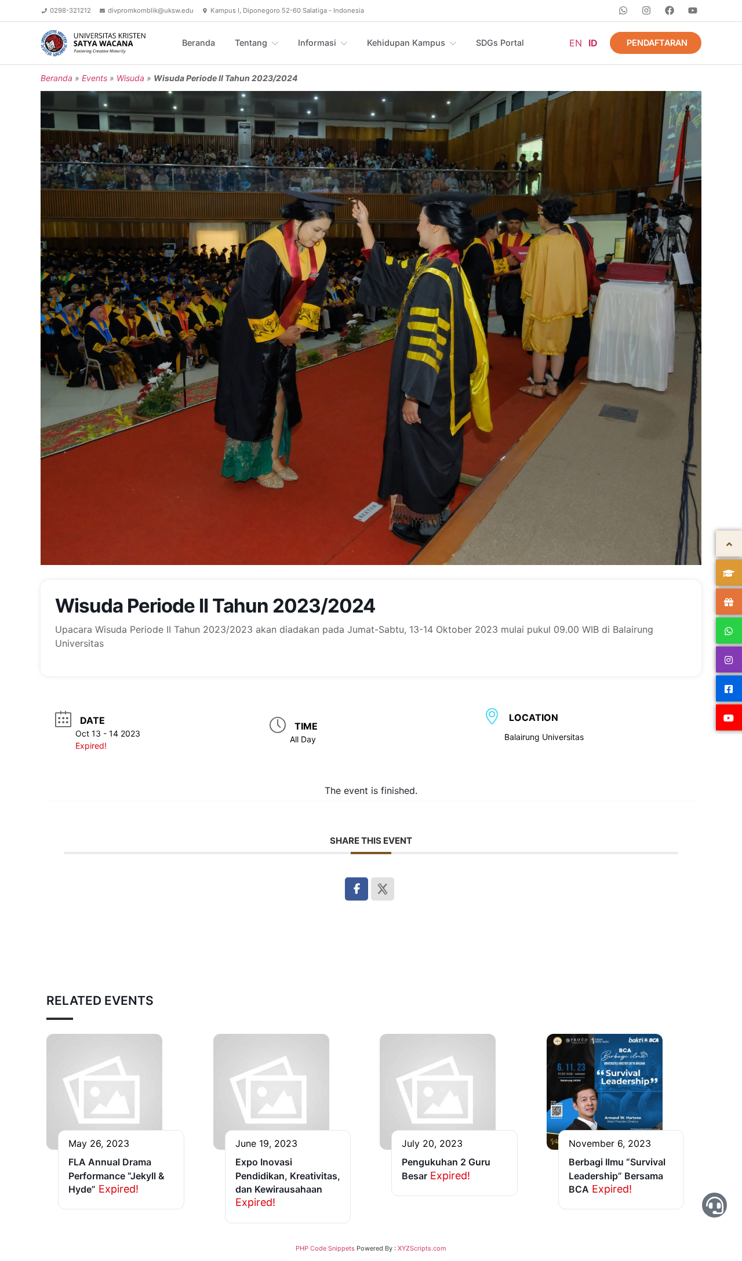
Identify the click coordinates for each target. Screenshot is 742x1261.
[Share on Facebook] (356, 889)
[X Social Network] (382, 889)
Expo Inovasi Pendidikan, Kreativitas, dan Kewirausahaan (287, 1175)
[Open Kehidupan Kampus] (453, 43)
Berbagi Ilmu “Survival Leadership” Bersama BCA (617, 1175)
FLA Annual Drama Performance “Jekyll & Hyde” (116, 1175)
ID (593, 43)
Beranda (56, 78)
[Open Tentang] (275, 43)
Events (94, 78)
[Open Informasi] (344, 43)
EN (575, 43)
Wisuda (130, 78)
